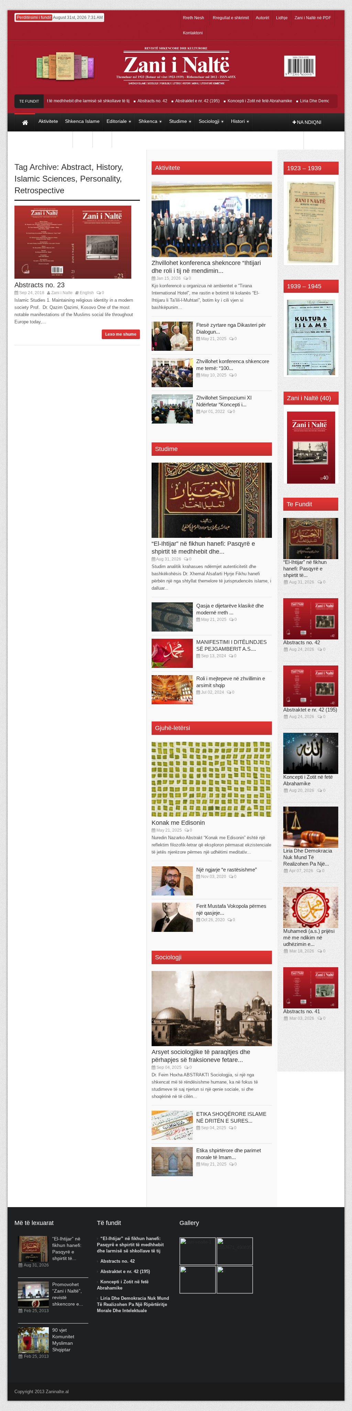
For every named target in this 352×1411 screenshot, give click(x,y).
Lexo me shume (120, 334)
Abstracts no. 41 (301, 1011)
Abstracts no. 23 (39, 285)
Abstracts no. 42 (135, 101)
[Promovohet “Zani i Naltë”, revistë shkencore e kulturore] (33, 1294)
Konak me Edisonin (178, 822)
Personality (100, 178)
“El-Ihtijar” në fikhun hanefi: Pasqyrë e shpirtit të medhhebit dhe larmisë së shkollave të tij (130, 1244)
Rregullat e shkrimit (231, 17)
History (108, 167)
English (87, 292)
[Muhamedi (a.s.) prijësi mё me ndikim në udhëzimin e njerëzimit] (310, 907)
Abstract (76, 167)
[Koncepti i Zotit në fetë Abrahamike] (310, 753)
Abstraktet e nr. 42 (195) (179, 101)
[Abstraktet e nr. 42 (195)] (310, 686)
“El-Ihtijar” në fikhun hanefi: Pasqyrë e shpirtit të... (305, 568)
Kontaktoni (193, 33)
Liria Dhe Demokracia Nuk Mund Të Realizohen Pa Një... (307, 857)
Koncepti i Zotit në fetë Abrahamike (242, 101)
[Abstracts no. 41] (310, 987)
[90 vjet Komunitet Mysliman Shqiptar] (33, 1340)
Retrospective (39, 190)
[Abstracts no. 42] (310, 618)
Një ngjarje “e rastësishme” (226, 869)
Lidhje (282, 17)
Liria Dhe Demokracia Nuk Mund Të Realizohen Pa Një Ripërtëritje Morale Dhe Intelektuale (133, 1304)
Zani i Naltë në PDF (313, 17)
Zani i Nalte (62, 292)
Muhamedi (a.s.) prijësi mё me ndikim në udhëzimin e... (308, 937)
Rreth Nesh (193, 17)
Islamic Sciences (44, 178)
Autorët (262, 17)
